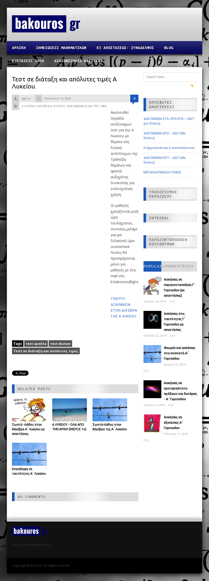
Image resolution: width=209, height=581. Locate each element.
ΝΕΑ (104, 106)
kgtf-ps (26, 98)
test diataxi (60, 343)
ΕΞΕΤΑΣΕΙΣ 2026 (28, 60)
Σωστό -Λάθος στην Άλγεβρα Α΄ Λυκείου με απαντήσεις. (28, 429)
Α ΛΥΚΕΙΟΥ (29, 106)
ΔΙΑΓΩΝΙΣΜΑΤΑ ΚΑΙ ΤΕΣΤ (78, 60)
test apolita (36, 343)
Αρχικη (19, 47)
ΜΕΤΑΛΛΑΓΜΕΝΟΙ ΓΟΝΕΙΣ (162, 172)
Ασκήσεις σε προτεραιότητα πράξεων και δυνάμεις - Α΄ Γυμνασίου (180, 391)
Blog (168, 47)
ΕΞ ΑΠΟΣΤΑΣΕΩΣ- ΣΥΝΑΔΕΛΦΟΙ (125, 47)
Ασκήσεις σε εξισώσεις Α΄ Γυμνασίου (173, 422)
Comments (173, 266)
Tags (188, 266)
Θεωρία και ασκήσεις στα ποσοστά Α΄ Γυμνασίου (179, 353)
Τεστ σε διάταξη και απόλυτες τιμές (46, 351)
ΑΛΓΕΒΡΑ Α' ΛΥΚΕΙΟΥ (51, 106)
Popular (153, 266)
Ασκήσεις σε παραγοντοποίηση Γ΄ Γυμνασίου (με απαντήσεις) (179, 287)
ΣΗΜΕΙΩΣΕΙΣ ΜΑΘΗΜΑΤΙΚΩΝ (61, 47)
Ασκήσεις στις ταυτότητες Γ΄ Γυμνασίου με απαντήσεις (174, 321)
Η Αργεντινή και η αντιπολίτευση (168, 147)
